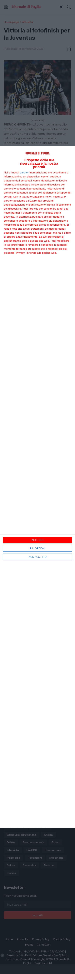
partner (24, 172)
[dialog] (37, 487)
